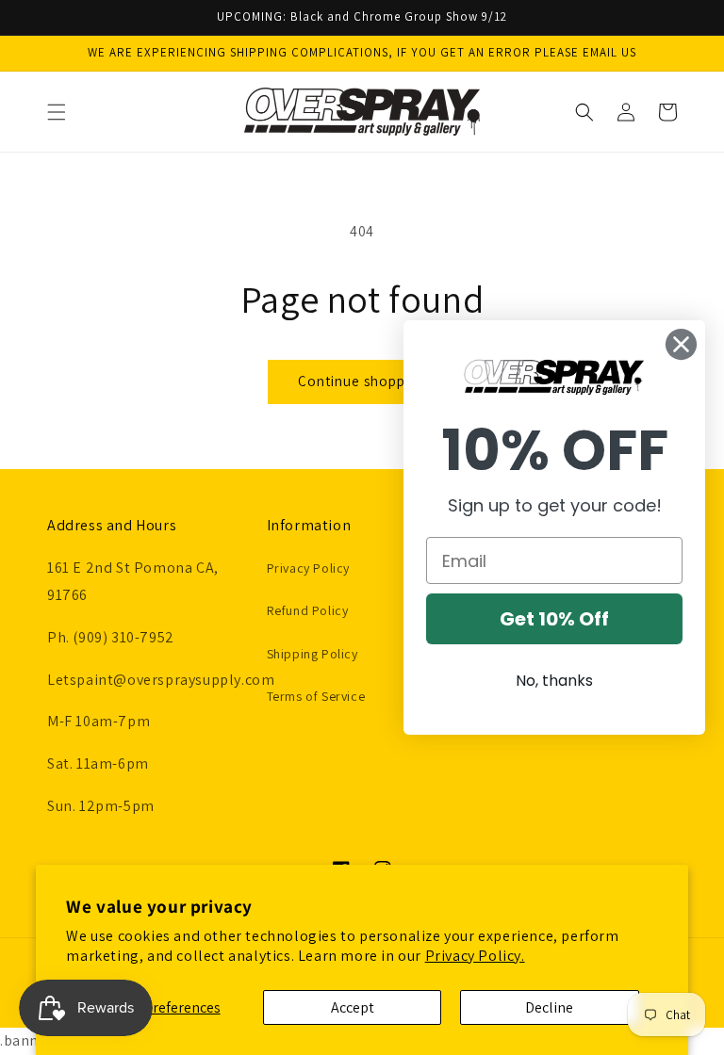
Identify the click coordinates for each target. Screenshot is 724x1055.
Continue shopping (362, 381)
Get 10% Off (554, 619)
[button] (56, 112)
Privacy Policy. (475, 956)
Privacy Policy (308, 568)
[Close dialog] (681, 344)
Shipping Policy (312, 653)
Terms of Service (316, 696)
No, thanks (554, 680)
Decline (549, 1007)
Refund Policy (308, 610)
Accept (352, 1007)
